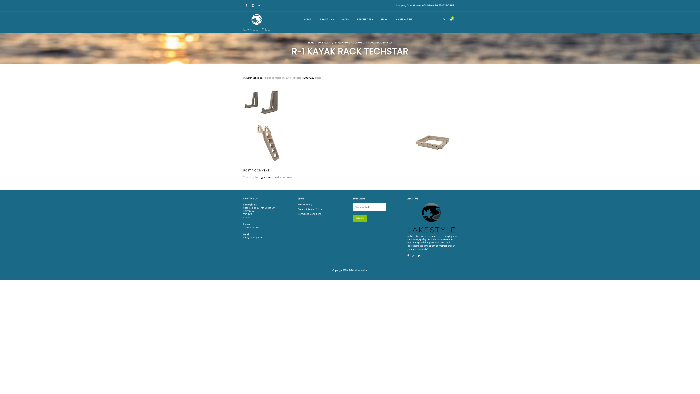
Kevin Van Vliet (254, 77)
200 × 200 (309, 77)
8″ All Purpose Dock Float (348, 42)
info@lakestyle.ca (252, 237)
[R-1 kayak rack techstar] (261, 100)
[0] (450, 19)
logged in (264, 177)
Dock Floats (324, 42)
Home (311, 42)
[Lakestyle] (257, 23)
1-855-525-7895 (251, 227)
